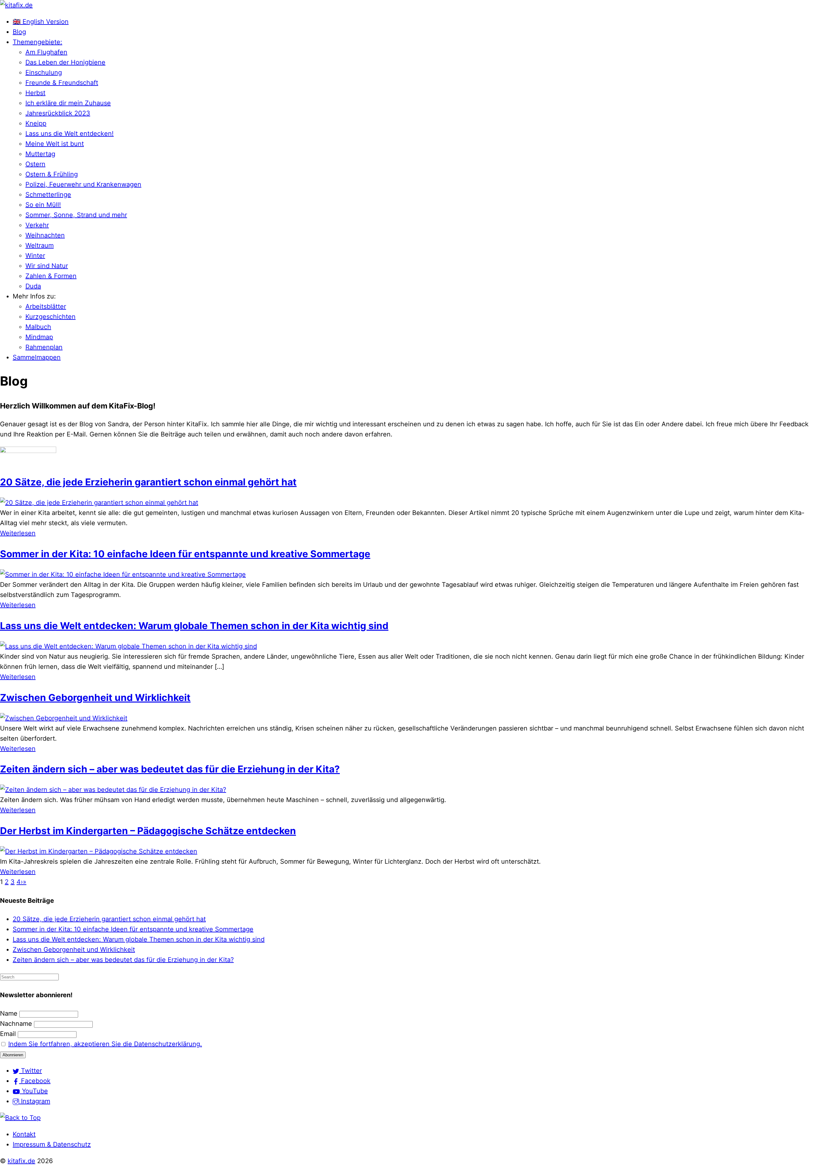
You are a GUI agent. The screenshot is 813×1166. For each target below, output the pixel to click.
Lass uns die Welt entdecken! (69, 133)
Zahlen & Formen (51, 276)
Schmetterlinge (48, 194)
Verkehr (37, 225)
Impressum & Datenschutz (52, 1144)
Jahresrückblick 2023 (57, 113)
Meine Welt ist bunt (54, 143)
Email (8, 1034)
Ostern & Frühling (51, 174)
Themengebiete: (37, 42)
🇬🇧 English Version (41, 21)
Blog (19, 32)
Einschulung (43, 72)
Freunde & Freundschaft (61, 82)
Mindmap (39, 337)
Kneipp (35, 123)
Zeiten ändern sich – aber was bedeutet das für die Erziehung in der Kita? (170, 769)
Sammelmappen (37, 357)
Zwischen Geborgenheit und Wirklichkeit (95, 697)
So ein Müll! (43, 205)
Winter (35, 255)
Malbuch (38, 327)
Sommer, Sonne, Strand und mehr (76, 215)
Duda (33, 286)
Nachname (16, 1023)
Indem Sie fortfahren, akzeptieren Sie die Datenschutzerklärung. (105, 1044)
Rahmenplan (44, 347)
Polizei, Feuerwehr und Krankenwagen (83, 184)
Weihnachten (45, 235)
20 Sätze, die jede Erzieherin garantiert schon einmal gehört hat (148, 482)
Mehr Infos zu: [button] (34, 296)
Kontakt (24, 1134)
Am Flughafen (46, 52)
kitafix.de (21, 1161)
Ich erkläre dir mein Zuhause (68, 103)
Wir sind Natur (46, 266)
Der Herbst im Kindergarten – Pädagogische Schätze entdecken (148, 830)
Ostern (35, 164)
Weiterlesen (18, 533)
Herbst (35, 93)
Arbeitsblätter (45, 306)
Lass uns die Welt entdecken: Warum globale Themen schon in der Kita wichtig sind (194, 625)
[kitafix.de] (16, 5)
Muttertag (40, 154)
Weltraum (39, 245)
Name (8, 1013)
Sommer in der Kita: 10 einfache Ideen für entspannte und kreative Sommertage (185, 553)
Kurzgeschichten (50, 316)
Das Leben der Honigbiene (65, 62)
